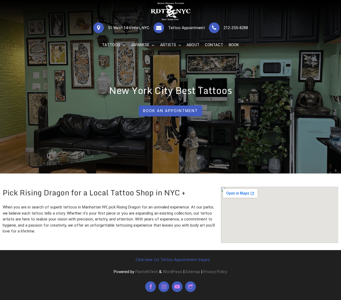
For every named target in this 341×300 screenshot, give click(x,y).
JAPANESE (140, 44)
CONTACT (214, 44)
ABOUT (193, 44)
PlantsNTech (146, 271)
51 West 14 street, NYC (128, 27)
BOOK (234, 44)
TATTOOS (111, 44)
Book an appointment (170, 110)
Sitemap (192, 271)
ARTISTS (168, 44)
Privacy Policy (215, 271)
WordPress (172, 271)
